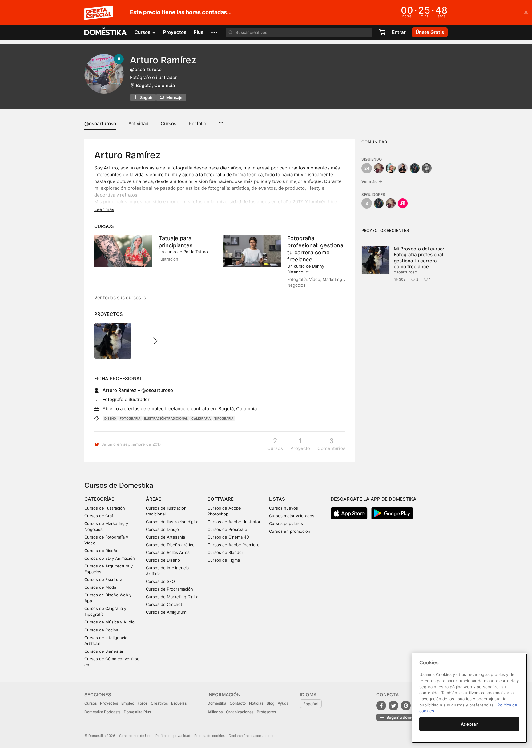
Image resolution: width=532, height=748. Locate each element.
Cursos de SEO (160, 581)
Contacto (238, 703)
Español (310, 703)
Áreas (154, 499)
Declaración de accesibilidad (252, 736)
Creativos (159, 703)
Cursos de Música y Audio (109, 621)
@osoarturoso (100, 123)
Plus (198, 32)
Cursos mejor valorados (291, 515)
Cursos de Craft (99, 515)
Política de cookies (209, 736)
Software (221, 499)
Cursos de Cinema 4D (228, 537)
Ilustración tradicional (166, 418)
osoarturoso (405, 271)
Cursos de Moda (100, 587)
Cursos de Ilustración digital (172, 521)
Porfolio (197, 123)
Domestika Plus (137, 712)
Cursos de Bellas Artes (168, 552)
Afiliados (215, 712)
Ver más (371, 181)
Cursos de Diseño (101, 550)
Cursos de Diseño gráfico (170, 544)
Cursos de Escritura (103, 579)
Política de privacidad (172, 736)
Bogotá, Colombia (155, 85)
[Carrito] (382, 32)
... (221, 120)
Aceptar (469, 724)
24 (366, 168)
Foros (142, 703)
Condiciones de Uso (135, 736)
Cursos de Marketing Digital (172, 596)
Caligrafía (201, 418)
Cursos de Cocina (101, 629)
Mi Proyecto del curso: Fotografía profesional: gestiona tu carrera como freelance (419, 257)
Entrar (399, 32)
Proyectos (174, 32)
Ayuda (283, 703)
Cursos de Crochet (164, 604)
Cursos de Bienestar (103, 651)
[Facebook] (381, 705)
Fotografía (130, 418)
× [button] (526, 11)
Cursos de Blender (225, 552)
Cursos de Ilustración (104, 508)
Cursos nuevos (283, 508)
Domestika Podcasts (102, 712)
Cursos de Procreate (227, 529)
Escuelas (179, 703)
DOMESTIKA (105, 32)
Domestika (217, 703)
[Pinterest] (406, 705)
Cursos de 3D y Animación (109, 558)
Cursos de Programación (169, 589)
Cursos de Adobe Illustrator (234, 521)
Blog (270, 703)
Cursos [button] (143, 32)
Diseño (110, 418)
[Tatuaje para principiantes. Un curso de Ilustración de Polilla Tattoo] (123, 251)
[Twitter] (393, 705)
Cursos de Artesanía (165, 537)
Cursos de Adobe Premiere (234, 544)
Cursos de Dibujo (162, 529)
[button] (214, 32)
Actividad (138, 123)
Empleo (127, 703)
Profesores (266, 712)
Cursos (168, 123)
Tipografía (223, 418)
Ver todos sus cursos (118, 297)
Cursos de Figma (224, 560)
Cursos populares (286, 523)
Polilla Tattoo (195, 251)
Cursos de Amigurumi (166, 612)
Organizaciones (239, 712)
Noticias (256, 703)
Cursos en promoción (289, 531)
